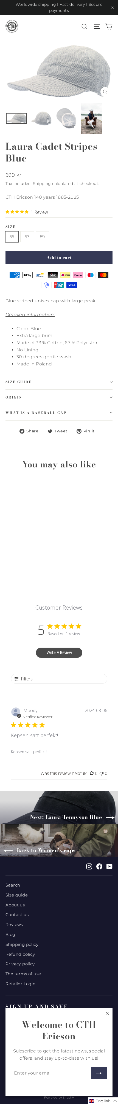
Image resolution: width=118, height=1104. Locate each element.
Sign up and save (36, 1006)
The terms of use (23, 973)
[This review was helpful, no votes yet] (92, 773)
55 (12, 236)
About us (15, 905)
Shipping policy (21, 944)
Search (12, 885)
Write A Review (59, 652)
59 (42, 236)
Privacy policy (20, 964)
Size (10, 227)
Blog (10, 934)
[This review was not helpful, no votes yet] (101, 773)
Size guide (18, 381)
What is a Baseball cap (36, 412)
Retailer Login (20, 983)
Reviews (14, 924)
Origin (13, 397)
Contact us (17, 914)
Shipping (42, 183)
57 (27, 236)
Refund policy (20, 954)
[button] (103, 1100)
